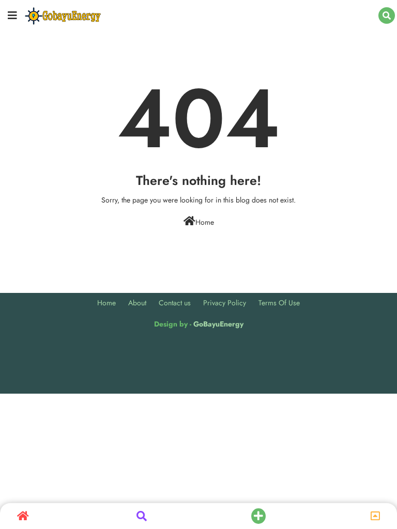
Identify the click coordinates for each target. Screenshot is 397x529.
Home (204, 222)
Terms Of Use (279, 303)
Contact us (175, 303)
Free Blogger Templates (286, 350)
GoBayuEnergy (218, 324)
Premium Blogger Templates (155, 350)
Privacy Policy (224, 303)
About (137, 303)
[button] (386, 15)
